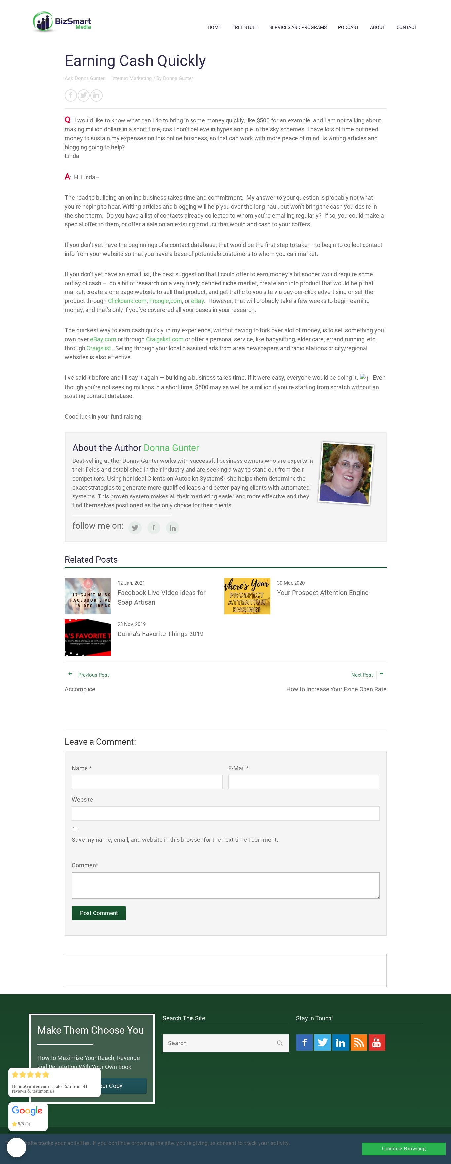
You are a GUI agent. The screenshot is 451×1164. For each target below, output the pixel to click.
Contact (407, 27)
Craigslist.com (165, 339)
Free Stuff (245, 27)
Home (214, 27)
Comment (85, 865)
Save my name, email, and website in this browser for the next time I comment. (175, 839)
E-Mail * (238, 768)
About (377, 27)
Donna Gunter (178, 78)
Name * (82, 768)
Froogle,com (165, 300)
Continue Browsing (404, 1149)
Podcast (348, 27)
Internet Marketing (131, 78)
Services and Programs (298, 27)
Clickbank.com (127, 300)
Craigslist (99, 348)
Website (82, 799)
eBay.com (103, 339)
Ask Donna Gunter (85, 78)
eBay (197, 300)
